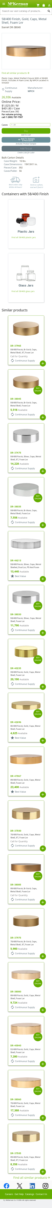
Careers (9, 1194)
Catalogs (29, 1194)
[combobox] (23, 11)
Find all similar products (16, 73)
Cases (5, 124)
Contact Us (41, 1194)
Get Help (19, 1194)
